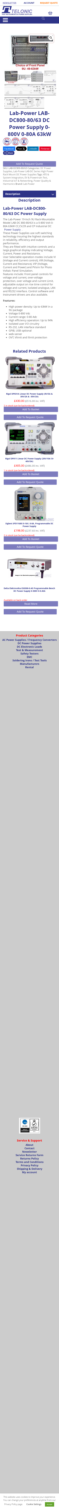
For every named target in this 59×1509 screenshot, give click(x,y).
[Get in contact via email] (8, 153)
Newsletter (29, 1151)
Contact (29, 1148)
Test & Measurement (29, 650)
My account (29, 1172)
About (29, 1145)
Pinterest (45, 148)
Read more (30, 603)
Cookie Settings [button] (33, 1504)
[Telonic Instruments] (29, 10)
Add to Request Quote (29, 163)
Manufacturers (29, 663)
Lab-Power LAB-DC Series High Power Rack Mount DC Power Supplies (28, 173)
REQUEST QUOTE (49, 2)
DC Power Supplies (29, 643)
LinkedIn (33, 148)
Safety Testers (29, 653)
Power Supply (12, 229)
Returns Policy (29, 1158)
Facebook (9, 148)
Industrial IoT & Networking (18, 180)
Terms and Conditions (30, 1162)
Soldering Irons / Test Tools (29, 660)
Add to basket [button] (30, 409)
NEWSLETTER (9, 2)
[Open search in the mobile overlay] (49, 18)
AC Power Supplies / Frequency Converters (29, 640)
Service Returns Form (29, 1155)
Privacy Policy (29, 1165)
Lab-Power (29, 183)
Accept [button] (49, 1504)
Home (5, 25)
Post (19, 148)
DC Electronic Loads (29, 646)
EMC (29, 657)
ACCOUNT (29, 2)
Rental (29, 667)
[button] (50, 37)
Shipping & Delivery (29, 1168)
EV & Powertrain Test (36, 177)
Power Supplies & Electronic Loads (23, 25)
